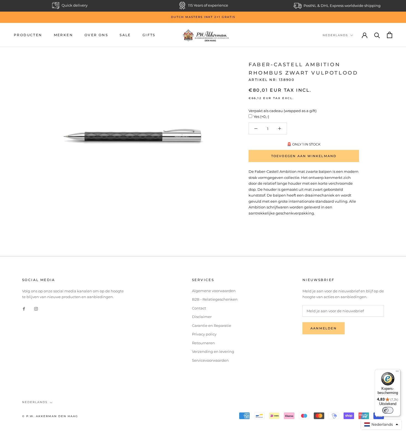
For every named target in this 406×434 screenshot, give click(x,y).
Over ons (96, 35)
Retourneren (203, 343)
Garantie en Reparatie (211, 325)
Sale (125, 35)
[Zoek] (377, 35)
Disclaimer (202, 316)
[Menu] (397, 372)
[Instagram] (36, 308)
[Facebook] (24, 308)
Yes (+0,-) (261, 116)
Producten (28, 35)
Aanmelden (323, 328)
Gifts (149, 35)
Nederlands (335, 35)
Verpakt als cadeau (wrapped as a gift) (283, 110)
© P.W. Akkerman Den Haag (50, 416)
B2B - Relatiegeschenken (215, 299)
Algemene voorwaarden (214, 291)
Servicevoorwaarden (210, 360)
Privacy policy (204, 334)
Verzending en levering (213, 351)
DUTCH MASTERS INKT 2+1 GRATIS (203, 17)
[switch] (387, 410)
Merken (63, 35)
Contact (199, 308)
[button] (381, 424)
